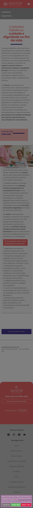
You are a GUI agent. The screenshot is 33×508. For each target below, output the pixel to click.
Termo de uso (16, 502)
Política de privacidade (7, 502)
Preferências (6, 505)
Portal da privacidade (26, 502)
